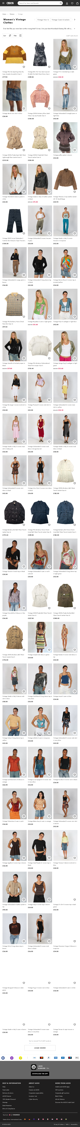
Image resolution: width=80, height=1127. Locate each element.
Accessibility (74, 1124)
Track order (5, 1090)
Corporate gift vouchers (62, 1093)
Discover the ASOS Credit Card (64, 1102)
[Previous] (34, 19)
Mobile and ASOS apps (62, 1087)
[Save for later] (23, 67)
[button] (25, 1119)
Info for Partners (60, 1099)
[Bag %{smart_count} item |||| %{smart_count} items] (77, 3)
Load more (40, 1048)
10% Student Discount (9, 1099)
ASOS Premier (6, 1096)
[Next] (74, 19)
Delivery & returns (7, 1093)
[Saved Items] (72, 3)
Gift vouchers (59, 1090)
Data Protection (7, 1105)
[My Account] (67, 3)
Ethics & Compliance (8, 1109)
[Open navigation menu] (3, 3)
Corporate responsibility (36, 1093)
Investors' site (33, 1096)
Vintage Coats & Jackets (61, 20)
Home (4, 14)
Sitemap (4, 1102)
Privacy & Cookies (59, 1124)
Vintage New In (43, 20)
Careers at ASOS (34, 1090)
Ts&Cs (67, 1124)
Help (3, 1087)
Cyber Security (33, 1099)
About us (31, 1087)
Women (12, 14)
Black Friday (59, 1096)
